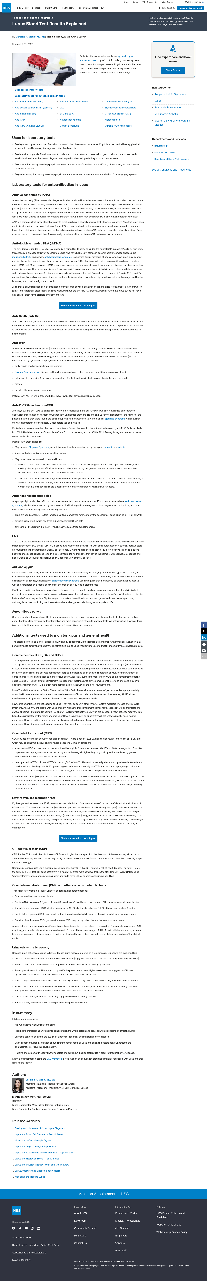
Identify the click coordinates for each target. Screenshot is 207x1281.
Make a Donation (21, 1260)
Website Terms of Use (168, 1224)
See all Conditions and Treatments (33, 17)
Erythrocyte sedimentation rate (120, 107)
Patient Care (51, 8)
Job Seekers (122, 1228)
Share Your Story (21, 1237)
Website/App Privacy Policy (171, 1232)
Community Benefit (85, 1228)
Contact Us (80, 1243)
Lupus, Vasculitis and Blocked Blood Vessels (37, 1170)
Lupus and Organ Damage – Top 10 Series (36, 1146)
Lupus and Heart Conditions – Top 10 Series (37, 1158)
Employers (121, 1235)
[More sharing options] (204, 656)
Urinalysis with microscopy (118, 125)
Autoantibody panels (70, 119)
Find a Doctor (22, 8)
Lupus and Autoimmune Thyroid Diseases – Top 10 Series (44, 1152)
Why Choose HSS (150, 2)
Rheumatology (161, 146)
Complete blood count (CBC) (119, 101)
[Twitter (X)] (21, 1228)
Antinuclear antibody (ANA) (29, 101)
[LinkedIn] (40, 1228)
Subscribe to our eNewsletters (29, 1252)
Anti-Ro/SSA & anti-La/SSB (29, 125)
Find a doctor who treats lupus (78, 305)
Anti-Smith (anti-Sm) (25, 113)
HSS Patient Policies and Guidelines (170, 1215)
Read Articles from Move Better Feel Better (36, 1245)
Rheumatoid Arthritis (166, 114)
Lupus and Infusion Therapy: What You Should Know (42, 1164)
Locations (37, 8)
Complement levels (69, 125)
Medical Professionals (127, 1220)
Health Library (67, 8)
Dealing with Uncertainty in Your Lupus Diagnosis (40, 1128)
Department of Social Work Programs (171, 159)
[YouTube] (28, 1228)
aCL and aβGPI (68, 114)
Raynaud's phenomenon (27, 372)
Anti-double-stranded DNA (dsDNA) (33, 107)
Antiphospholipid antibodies (74, 101)
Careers (136, 2)
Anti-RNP (20, 119)
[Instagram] (34, 1228)
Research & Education (88, 8)
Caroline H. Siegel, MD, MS (30, 36)
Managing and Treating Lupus (30, 1176)
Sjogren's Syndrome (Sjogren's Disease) (172, 122)
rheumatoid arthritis (22, 257)
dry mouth (108, 447)
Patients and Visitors (126, 1213)
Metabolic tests (112, 119)
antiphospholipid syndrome (58, 257)
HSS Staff (120, 1250)
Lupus (157, 100)
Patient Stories (167, 2)
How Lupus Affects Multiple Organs (33, 1140)
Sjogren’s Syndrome (115, 418)
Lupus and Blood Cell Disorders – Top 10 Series (39, 1134)
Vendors (120, 1243)
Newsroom (80, 1220)
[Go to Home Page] (16, 1210)
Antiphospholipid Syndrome (170, 94)
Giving (127, 2)
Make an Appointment (191, 8)
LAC (62, 107)
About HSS (80, 1213)
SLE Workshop (54, 1058)
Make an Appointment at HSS (103, 1194)
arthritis (121, 447)
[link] (204, 625)
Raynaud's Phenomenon (168, 107)
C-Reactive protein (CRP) (118, 113)
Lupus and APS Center (164, 152)
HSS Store (80, 1235)
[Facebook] (15, 1228)
